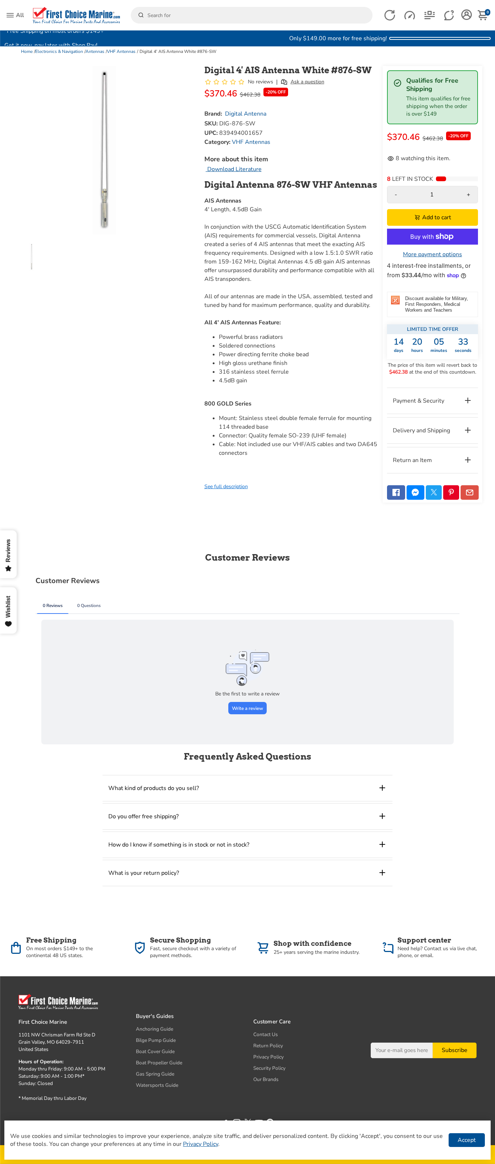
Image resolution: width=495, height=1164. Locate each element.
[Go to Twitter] (434, 492)
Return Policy (268, 1045)
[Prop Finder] (389, 15)
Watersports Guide (157, 1085)
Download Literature (234, 169)
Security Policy (269, 1068)
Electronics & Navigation (59, 51)
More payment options (432, 254)
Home (27, 51)
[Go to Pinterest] (451, 492)
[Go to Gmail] (470, 492)
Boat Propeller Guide (159, 1062)
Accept (467, 1140)
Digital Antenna (245, 114)
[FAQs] (449, 15)
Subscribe (454, 1050)
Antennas (95, 51)
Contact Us (265, 1034)
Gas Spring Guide (155, 1074)
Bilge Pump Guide (156, 1040)
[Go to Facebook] (396, 492)
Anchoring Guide (154, 1029)
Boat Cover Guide (155, 1051)
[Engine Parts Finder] (409, 15)
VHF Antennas (121, 51)
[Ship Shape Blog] (429, 15)
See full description (226, 486)
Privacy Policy (268, 1056)
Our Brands (266, 1079)
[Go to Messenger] (416, 492)
